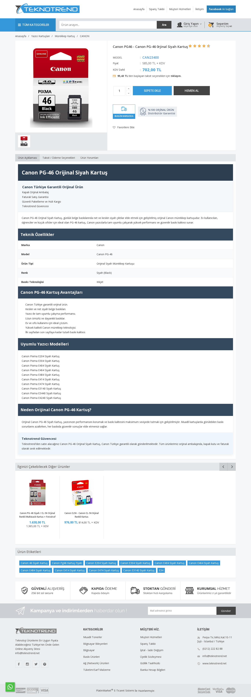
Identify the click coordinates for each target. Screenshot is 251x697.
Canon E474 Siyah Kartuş (104, 570)
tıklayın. (176, 76)
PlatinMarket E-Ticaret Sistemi (115, 690)
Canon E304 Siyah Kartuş (135, 563)
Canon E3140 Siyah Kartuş (139, 570)
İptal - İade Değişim (151, 650)
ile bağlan (221, 9)
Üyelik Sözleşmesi (150, 656)
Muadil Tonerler (92, 637)
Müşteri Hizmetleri (151, 637)
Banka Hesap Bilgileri (152, 669)
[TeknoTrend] (47, 15)
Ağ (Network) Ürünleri (96, 663)
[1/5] (190, 46)
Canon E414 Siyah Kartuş (70, 570)
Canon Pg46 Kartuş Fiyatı (67, 563)
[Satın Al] (192, 90)
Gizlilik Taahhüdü (150, 663)
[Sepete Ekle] (152, 90)
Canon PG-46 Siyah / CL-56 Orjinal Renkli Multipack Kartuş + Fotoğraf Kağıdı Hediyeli (37, 517)
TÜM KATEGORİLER (35, 25)
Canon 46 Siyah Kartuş (34, 563)
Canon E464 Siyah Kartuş (204, 563)
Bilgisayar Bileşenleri (95, 643)
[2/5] (192, 46)
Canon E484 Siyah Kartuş (36, 570)
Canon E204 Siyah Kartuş (101, 563)
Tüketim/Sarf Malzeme (96, 669)
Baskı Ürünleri (91, 656)
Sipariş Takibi (148, 643)
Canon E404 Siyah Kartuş (169, 563)
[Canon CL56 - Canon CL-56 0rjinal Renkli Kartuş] (81, 493)
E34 (161, 570)
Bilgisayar (89, 650)
